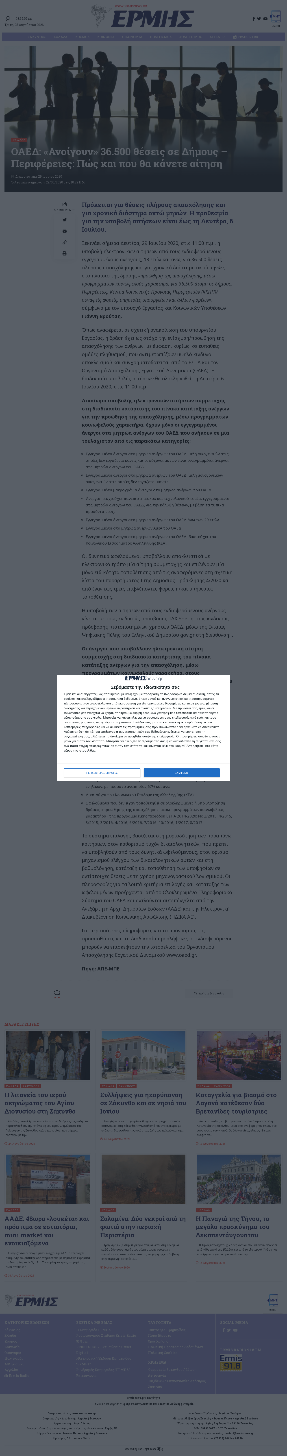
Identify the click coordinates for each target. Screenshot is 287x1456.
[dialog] (143, 728)
